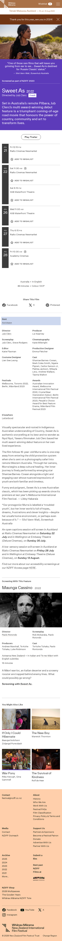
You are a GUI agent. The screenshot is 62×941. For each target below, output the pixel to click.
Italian (33, 655)
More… (5, 876)
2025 (4, 859)
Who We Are (39, 802)
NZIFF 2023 (28, 81)
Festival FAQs (40, 809)
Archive (6, 855)
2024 (4, 862)
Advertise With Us (42, 842)
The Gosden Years (11, 894)
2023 (4, 866)
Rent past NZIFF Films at (38, 868)
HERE (32, 567)
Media (5, 828)
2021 (4, 873)
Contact (6, 795)
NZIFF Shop (8, 887)
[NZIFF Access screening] (25, 168)
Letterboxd (7, 418)
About (36, 795)
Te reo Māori (47, 655)
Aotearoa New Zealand (13, 655)
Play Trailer (31, 137)
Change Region (50, 935)
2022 (4, 869)
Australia (24, 281)
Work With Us (40, 805)
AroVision (7, 322)
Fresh (32, 95)
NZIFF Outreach (10, 835)
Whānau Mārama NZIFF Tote (16, 898)
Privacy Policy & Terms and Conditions (46, 817)
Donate (37, 839)
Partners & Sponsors (43, 832)
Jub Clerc (21, 95)
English (38, 281)
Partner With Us (41, 846)
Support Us (39, 828)
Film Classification (42, 812)
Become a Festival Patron (45, 835)
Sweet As (26, 683)
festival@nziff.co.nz (12, 798)
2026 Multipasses (11, 891)
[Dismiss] (58, 19)
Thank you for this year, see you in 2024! (31, 19)
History (37, 798)
